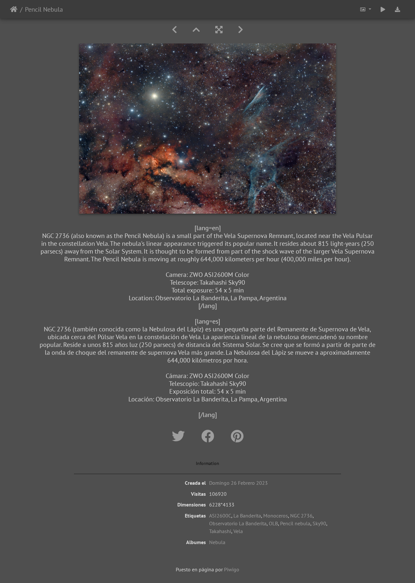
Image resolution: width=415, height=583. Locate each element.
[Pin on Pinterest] (237, 436)
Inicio (14, 9)
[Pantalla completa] (219, 29)
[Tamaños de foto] (365, 9)
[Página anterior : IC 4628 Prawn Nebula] (174, 29)
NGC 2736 (301, 515)
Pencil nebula (295, 523)
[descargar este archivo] (397, 9)
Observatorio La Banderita (238, 523)
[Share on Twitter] (180, 436)
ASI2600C (220, 515)
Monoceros (275, 515)
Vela (238, 531)
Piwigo (231, 569)
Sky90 (319, 523)
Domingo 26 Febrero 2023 (238, 483)
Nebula (217, 542)
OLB (273, 523)
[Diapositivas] (196, 29)
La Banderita (247, 515)
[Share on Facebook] (209, 436)
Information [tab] (207, 463)
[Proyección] (382, 9)
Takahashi (220, 531)
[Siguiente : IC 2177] (240, 29)
